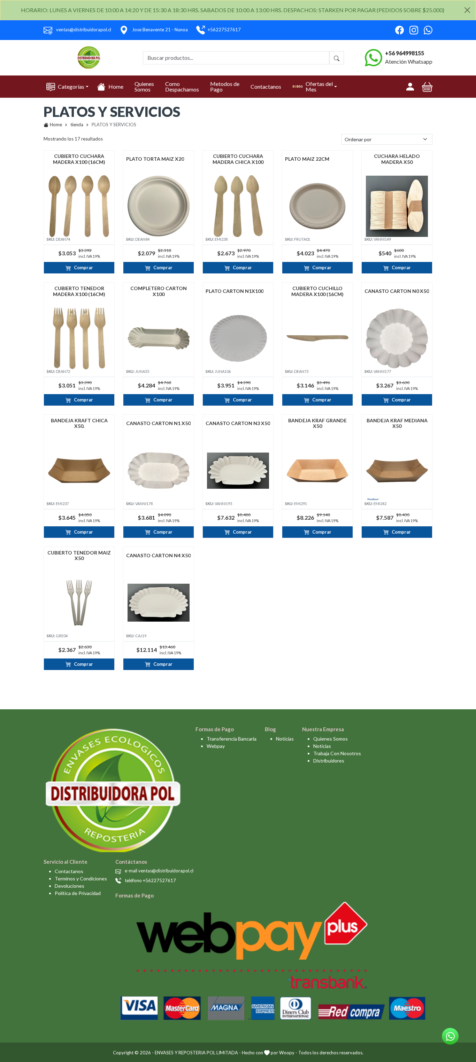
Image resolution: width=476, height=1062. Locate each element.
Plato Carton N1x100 (234, 291)
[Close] (467, 10)
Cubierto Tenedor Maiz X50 (79, 555)
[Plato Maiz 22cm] (317, 206)
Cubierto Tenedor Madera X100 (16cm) (79, 291)
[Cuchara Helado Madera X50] (396, 206)
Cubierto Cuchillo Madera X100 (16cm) (317, 291)
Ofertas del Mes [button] (319, 86)
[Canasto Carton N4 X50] (158, 603)
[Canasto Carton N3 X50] (238, 470)
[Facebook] (399, 30)
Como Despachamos (182, 86)
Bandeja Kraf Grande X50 (317, 423)
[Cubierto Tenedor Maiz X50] (79, 603)
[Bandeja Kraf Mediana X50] (396, 470)
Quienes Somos (144, 86)
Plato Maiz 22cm (307, 159)
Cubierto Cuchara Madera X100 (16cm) (79, 159)
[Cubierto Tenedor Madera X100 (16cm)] (79, 338)
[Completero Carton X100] (158, 338)
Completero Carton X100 (158, 291)
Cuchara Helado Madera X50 (397, 159)
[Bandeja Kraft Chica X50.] (79, 470)
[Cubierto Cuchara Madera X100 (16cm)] (79, 206)
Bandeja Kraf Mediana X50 (397, 423)
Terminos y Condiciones (81, 878)
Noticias (285, 739)
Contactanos (266, 86)
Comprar (83, 267)
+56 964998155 (404, 53)
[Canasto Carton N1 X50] (158, 470)
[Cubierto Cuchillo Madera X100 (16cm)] (317, 338)
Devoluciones (69, 886)
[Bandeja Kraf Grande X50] (317, 470)
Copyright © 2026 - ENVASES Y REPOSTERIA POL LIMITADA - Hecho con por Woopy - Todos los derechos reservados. (238, 1052)
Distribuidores (328, 761)
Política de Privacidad (78, 893)
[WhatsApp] (428, 30)
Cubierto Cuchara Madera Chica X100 (238, 159)
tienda (76, 124)
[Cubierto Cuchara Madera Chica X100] (238, 206)
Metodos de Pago (224, 86)
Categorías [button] (71, 86)
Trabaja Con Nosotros (337, 753)
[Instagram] (413, 30)
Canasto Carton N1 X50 (158, 423)
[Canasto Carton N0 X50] (396, 338)
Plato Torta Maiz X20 (155, 159)
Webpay (216, 746)
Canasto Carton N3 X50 (238, 423)
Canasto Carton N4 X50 (158, 555)
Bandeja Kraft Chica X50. (79, 423)
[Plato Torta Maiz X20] (158, 206)
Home (115, 86)
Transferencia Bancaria (231, 739)
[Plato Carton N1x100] (238, 338)
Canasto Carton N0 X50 (396, 291)
